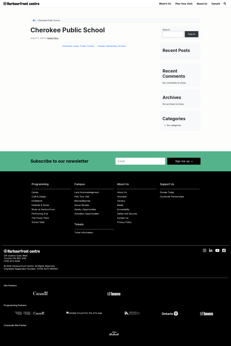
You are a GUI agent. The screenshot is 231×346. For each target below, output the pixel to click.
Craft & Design (39, 196)
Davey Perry (53, 38)
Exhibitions (37, 201)
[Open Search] (225, 3)
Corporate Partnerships (172, 196)
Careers (121, 201)
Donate (216, 3)
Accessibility (123, 209)
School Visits (38, 222)
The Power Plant (40, 218)
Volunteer (122, 196)
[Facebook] (224, 250)
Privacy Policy (124, 222)
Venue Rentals (81, 205)
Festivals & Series (40, 205)
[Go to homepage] (21, 3)
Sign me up (184, 161)
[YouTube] (217, 250)
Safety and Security (127, 213)
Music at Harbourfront (43, 209)
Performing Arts (40, 213)
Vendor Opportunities (85, 209)
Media (120, 205)
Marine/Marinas (82, 201)
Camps (35, 192)
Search (166, 29)
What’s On (165, 3)
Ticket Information (83, 232)
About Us (202, 3)
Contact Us (122, 218)
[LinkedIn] (210, 250)
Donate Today (167, 192)
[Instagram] (204, 250)
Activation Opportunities (86, 213)
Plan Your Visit (183, 3)
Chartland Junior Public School (78, 46)
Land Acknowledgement (86, 192)
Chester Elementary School (112, 46)
